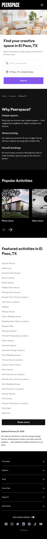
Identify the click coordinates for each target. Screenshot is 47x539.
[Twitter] (17, 523)
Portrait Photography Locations (15, 336)
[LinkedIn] (23, 523)
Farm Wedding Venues (11, 355)
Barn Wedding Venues (11, 384)
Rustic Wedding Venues (11, 316)
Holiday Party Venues (10, 287)
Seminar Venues (8, 263)
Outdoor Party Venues (11, 273)
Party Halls (6, 408)
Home (4, 96)
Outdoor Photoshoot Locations (15, 403)
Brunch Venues (8, 278)
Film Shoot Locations (10, 302)
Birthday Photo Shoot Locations (15, 379)
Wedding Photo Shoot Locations (15, 321)
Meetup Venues (8, 311)
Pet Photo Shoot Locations (13, 374)
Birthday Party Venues (11, 292)
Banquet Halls (7, 326)
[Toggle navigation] (42, 5)
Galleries (5, 307)
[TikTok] (35, 523)
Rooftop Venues (8, 394)
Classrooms (6, 268)
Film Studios (7, 398)
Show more (23, 422)
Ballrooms (6, 413)
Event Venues (7, 369)
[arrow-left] (4, 229)
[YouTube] (40, 523)
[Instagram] (11, 523)
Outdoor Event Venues (11, 365)
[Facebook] (6, 523)
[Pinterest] (29, 523)
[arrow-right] (10, 229)
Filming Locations (9, 331)
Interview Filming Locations (13, 350)
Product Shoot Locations (12, 360)
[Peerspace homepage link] (11, 5)
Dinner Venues (8, 340)
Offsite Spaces (8, 283)
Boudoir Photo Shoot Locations (15, 297)
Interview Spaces (9, 345)
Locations (12, 96)
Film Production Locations (13, 389)
